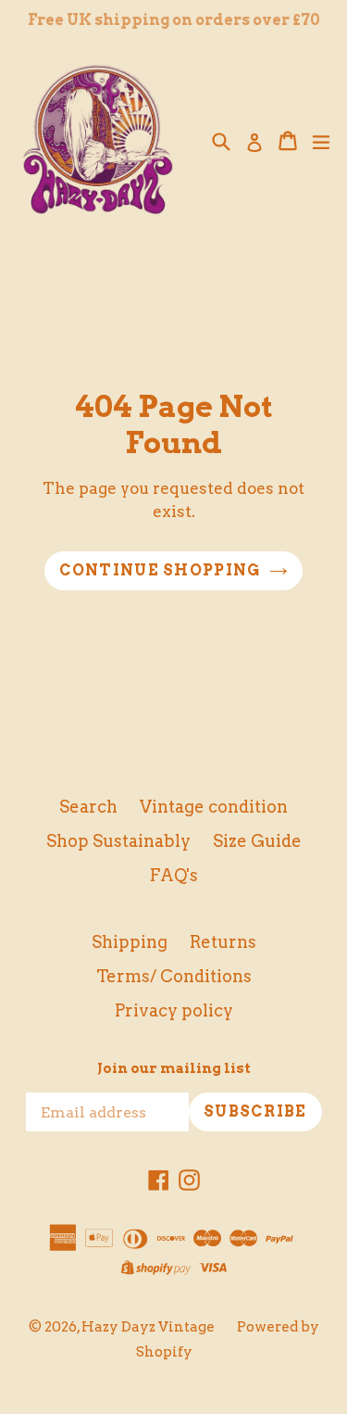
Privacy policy (174, 1010)
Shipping (129, 942)
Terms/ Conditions (174, 976)
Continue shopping (160, 570)
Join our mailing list (174, 1068)
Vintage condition (214, 806)
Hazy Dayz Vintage (148, 1327)
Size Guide (257, 841)
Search (88, 806)
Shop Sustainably (118, 841)
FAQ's (174, 875)
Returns (223, 942)
